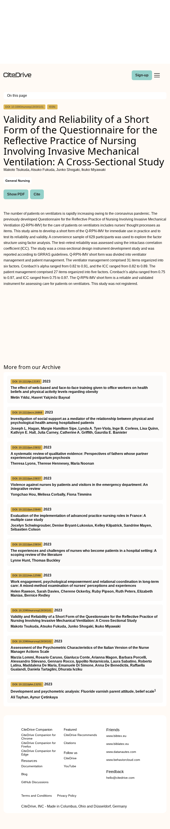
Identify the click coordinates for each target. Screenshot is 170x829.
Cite (37, 194)
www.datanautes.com (121, 752)
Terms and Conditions (36, 795)
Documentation (31, 766)
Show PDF (16, 194)
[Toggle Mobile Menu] (157, 75)
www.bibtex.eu (116, 736)
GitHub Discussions (34, 782)
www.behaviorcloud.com (123, 759)
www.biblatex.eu (117, 744)
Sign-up (142, 75)
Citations (70, 743)
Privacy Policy (66, 795)
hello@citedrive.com (120, 777)
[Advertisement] (85, 33)
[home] (17, 76)
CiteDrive (70, 758)
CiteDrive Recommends (80, 735)
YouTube (70, 766)
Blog (24, 774)
